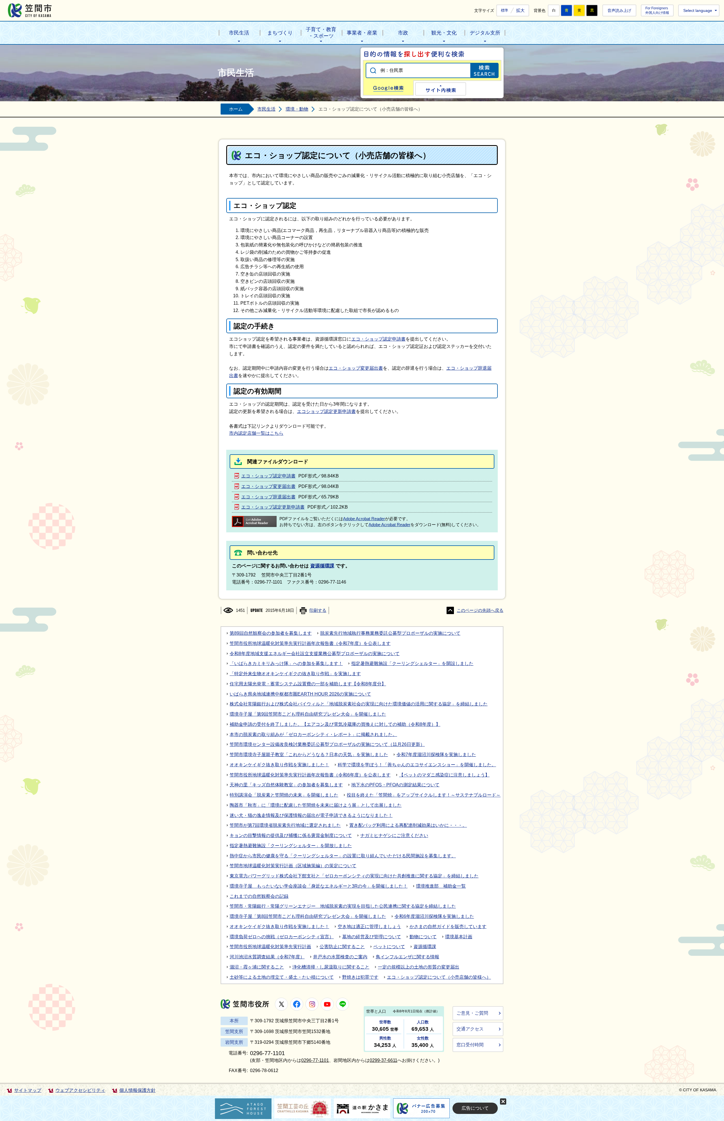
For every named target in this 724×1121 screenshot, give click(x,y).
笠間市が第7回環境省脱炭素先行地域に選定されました (285, 825)
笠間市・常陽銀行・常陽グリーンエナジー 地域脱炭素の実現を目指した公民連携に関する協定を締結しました (343, 906)
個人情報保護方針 (137, 1090)
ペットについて (389, 946)
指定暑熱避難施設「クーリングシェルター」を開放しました (291, 845)
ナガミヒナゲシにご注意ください (394, 835)
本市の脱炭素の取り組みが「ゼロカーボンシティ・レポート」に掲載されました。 (313, 734)
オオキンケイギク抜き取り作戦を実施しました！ (279, 764)
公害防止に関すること (342, 946)
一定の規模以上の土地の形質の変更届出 (418, 967)
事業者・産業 (362, 33)
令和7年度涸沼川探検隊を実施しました (436, 754)
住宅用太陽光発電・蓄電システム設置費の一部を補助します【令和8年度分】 (308, 683)
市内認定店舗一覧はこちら (256, 433)
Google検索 (388, 88)
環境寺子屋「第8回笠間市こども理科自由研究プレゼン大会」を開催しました (308, 916)
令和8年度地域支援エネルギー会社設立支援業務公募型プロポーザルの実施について (315, 653)
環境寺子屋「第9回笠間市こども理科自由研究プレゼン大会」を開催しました (308, 714)
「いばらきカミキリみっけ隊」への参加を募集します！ (286, 663)
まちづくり (280, 33)
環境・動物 (297, 109)
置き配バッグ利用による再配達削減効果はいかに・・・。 (408, 825)
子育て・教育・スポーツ (321, 33)
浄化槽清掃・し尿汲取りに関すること (330, 967)
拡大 (520, 10)
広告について (475, 1108)
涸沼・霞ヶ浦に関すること (257, 967)
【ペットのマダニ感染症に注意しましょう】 (444, 775)
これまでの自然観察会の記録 (259, 896)
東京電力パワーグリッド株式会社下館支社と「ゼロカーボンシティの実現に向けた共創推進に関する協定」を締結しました (354, 875)
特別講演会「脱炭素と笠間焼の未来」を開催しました (284, 795)
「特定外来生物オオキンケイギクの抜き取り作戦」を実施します (295, 673)
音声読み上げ (619, 10)
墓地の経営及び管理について (371, 936)
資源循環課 (322, 566)
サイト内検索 (440, 89)
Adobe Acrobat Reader (364, 519)
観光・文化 (444, 33)
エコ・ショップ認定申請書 (378, 339)
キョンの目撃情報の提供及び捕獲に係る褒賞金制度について (291, 835)
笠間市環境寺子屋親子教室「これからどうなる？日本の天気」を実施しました (309, 754)
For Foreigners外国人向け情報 (657, 10)
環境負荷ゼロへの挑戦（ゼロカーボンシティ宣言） (282, 936)
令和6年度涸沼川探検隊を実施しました (434, 916)
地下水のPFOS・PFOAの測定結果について (395, 784)
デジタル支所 (485, 33)
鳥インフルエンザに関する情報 (407, 956)
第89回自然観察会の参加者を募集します (271, 633)
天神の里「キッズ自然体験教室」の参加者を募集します (286, 784)
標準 (504, 10)
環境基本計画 (458, 936)
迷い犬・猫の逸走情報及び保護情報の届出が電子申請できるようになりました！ (311, 815)
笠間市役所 (245, 1004)
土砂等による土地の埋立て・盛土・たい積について (282, 977)
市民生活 (239, 33)
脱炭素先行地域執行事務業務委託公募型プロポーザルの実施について (390, 633)
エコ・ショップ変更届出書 (356, 368)
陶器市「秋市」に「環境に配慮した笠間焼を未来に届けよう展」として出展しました (316, 805)
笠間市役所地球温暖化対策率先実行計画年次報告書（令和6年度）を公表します (310, 775)
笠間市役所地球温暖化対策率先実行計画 (270, 946)
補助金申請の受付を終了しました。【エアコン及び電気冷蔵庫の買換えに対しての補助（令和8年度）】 (335, 724)
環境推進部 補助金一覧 (441, 886)
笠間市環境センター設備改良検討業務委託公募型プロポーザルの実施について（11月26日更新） (327, 744)
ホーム (236, 109)
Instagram (311, 1004)
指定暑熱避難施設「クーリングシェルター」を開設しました (412, 663)
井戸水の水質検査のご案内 (340, 956)
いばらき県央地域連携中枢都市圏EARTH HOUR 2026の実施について (300, 694)
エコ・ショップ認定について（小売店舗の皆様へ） (439, 977)
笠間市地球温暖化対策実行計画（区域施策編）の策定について (293, 865)
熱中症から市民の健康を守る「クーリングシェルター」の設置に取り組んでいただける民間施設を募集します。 (343, 855)
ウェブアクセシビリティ (80, 1090)
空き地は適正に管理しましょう (369, 926)
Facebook (296, 1004)
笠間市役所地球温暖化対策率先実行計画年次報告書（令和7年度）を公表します (310, 643)
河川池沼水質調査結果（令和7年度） (267, 956)
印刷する (317, 610)
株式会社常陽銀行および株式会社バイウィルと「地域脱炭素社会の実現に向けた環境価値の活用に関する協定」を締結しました (359, 704)
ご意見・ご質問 (472, 1013)
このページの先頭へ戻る (480, 610)
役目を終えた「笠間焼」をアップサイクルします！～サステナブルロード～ (424, 795)
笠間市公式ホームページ (30, 10)
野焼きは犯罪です (360, 977)
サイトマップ (27, 1090)
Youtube (327, 1004)
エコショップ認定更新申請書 (326, 411)
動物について (423, 936)
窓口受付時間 (470, 1044)
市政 (403, 33)
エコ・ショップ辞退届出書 (268, 496)
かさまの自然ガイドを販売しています (448, 926)
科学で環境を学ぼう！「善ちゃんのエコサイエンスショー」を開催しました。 (417, 764)
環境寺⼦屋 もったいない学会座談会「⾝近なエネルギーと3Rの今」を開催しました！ (319, 886)
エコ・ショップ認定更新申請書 (273, 507)
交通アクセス (470, 1029)
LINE (342, 1004)
